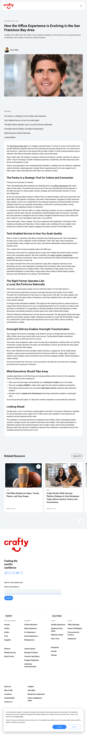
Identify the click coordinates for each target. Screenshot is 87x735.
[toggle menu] (81, 6)
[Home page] (17, 545)
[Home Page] (9, 6)
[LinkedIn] (6, 573)
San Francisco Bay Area (18, 146)
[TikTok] (13, 573)
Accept (59, 727)
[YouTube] (9, 573)
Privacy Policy (19, 716)
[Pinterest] (21, 573)
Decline (74, 727)
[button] (81, 521)
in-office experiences (60, 186)
